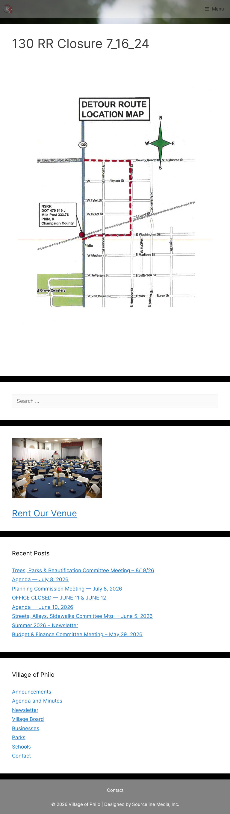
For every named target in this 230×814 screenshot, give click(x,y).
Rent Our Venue (44, 513)
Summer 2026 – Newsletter (45, 625)
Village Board (28, 719)
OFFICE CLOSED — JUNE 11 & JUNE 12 (59, 598)
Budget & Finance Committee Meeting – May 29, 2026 (77, 634)
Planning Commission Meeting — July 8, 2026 (67, 589)
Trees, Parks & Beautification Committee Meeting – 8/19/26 (83, 570)
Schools (21, 747)
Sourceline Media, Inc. (155, 804)
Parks (18, 737)
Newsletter (25, 710)
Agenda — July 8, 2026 (40, 579)
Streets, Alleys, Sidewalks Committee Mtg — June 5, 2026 (82, 616)
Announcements (31, 692)
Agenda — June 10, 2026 (42, 607)
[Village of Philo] (8, 9)
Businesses (25, 728)
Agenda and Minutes (37, 701)
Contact (21, 756)
